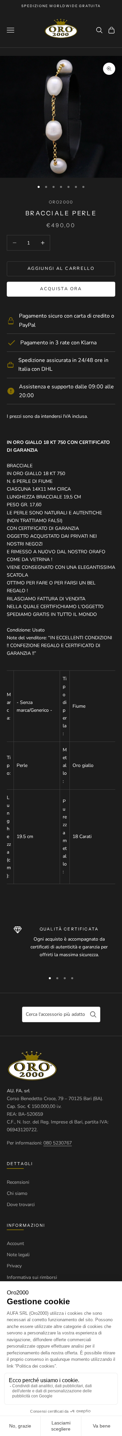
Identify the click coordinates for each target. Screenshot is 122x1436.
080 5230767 (57, 1143)
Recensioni (18, 1182)
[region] (61, 946)
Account (15, 1243)
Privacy (14, 1266)
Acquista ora (61, 289)
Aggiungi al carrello (61, 268)
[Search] (93, 1014)
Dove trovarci (21, 1204)
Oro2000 (61, 202)
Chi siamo (17, 1193)
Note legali (18, 1254)
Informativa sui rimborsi (32, 1277)
